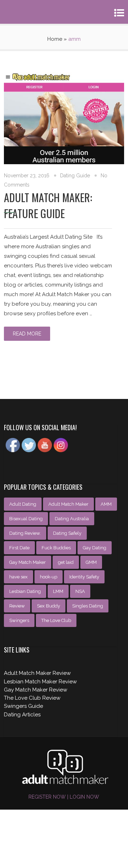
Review (17, 606)
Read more (27, 334)
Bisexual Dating (26, 518)
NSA (80, 591)
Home (54, 39)
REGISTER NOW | (48, 797)
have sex (18, 576)
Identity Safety (84, 576)
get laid (66, 562)
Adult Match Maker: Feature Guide (48, 205)
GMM (91, 562)
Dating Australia (72, 518)
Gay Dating (94, 547)
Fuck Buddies (56, 547)
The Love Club (56, 620)
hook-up (48, 576)
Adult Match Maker (68, 504)
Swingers (19, 620)
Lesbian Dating (25, 591)
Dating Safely (67, 533)
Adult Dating (22, 504)
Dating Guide (75, 175)
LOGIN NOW (83, 797)
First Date (19, 547)
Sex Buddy (48, 606)
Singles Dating (87, 606)
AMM (106, 504)
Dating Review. (25, 533)
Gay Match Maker (27, 562)
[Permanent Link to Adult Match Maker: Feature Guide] (64, 162)
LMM (58, 591)
